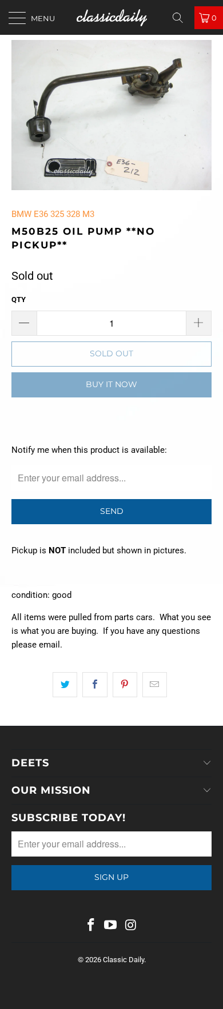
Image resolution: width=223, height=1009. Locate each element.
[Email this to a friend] (154, 684)
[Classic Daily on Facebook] (90, 925)
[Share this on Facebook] (94, 684)
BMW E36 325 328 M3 (52, 214)
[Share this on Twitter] (65, 684)
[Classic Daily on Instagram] (131, 925)
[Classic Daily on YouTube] (111, 925)
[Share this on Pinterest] (125, 684)
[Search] (182, 18)
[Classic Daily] (112, 17)
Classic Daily (123, 959)
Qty (18, 299)
